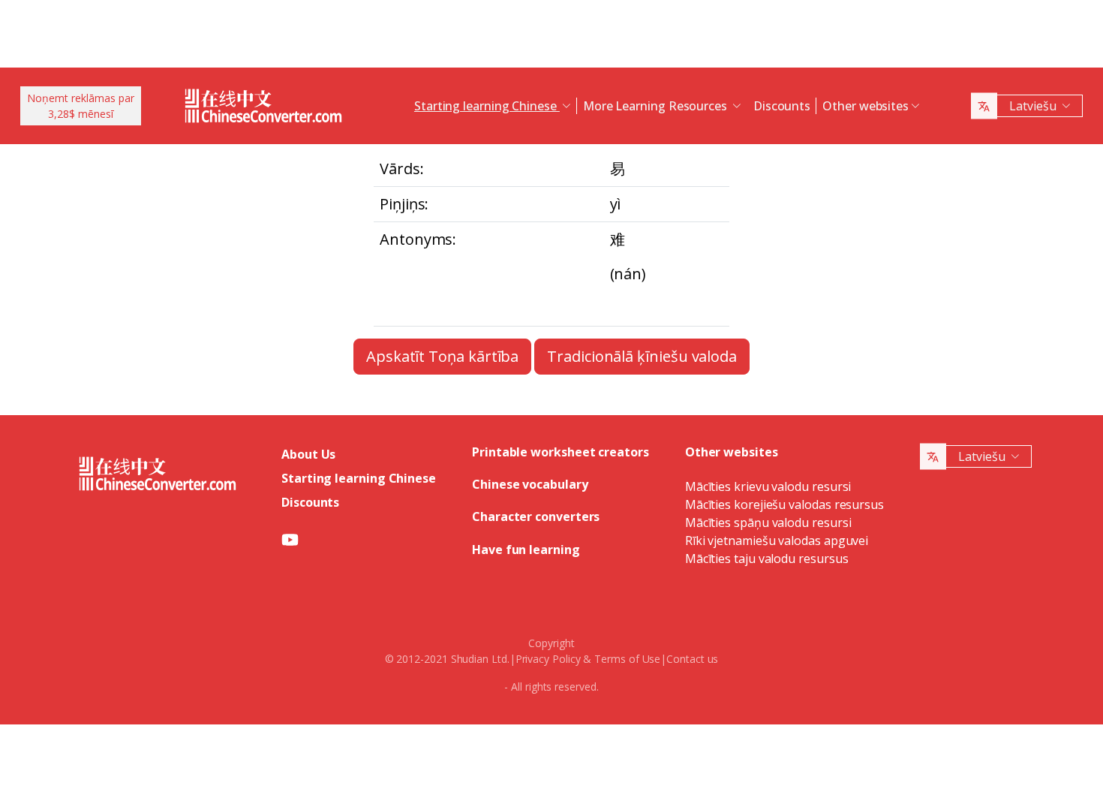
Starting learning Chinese (358, 478)
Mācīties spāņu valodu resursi (768, 522)
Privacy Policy (548, 659)
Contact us (692, 659)
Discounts (781, 106)
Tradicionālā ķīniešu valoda (642, 356)
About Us (308, 454)
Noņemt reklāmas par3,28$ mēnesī (80, 106)
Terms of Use (627, 659)
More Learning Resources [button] (656, 106)
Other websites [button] (865, 106)
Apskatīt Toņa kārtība (442, 356)
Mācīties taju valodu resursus (767, 558)
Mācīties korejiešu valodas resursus (784, 504)
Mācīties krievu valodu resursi (768, 486)
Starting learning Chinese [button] (487, 106)
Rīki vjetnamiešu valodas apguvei (776, 540)
